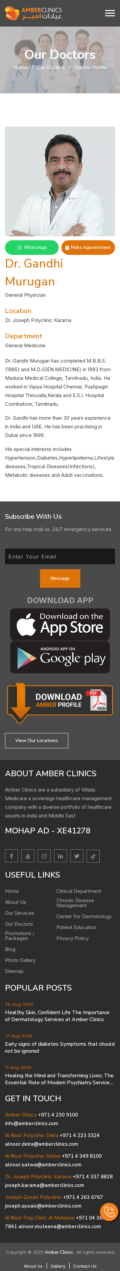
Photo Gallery (20, 960)
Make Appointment (91, 248)
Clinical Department (78, 891)
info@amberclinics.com (31, 1123)
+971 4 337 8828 (93, 1176)
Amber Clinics (59, 1252)
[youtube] (27, 855)
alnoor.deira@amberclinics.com (41, 1144)
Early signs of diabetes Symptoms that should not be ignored (60, 1048)
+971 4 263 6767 (83, 1197)
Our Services (19, 913)
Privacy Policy (72, 938)
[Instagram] (44, 855)
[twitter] (76, 855)
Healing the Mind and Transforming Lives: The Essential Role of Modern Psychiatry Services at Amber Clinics (59, 1079)
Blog (10, 949)
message (60, 578)
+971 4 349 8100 (82, 1156)
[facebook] (11, 855)
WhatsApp (35, 248)
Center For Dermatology (84, 916)
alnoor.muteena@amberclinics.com (59, 1226)
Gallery (58, 1266)
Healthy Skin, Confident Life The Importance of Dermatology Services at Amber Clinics (57, 1016)
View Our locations (36, 740)
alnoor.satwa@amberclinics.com (43, 1164)
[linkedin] (60, 855)
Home (20, 67)
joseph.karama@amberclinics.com (44, 1185)
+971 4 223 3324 (80, 1135)
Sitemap (14, 971)
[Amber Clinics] (33, 13)
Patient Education (76, 927)
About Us (15, 902)
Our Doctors (51, 67)
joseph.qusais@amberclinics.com (43, 1206)
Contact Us (85, 1266)
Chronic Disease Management (75, 902)
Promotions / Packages (19, 935)
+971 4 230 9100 (58, 1115)
